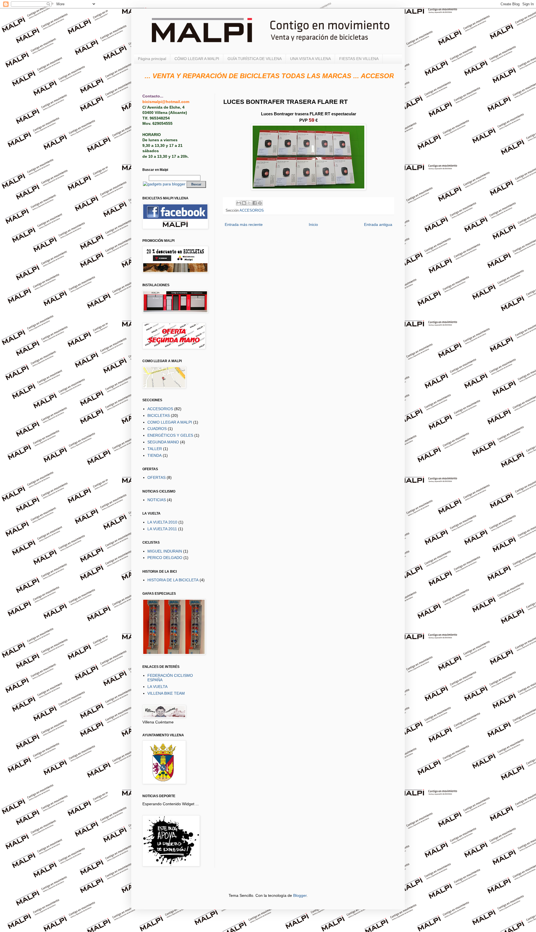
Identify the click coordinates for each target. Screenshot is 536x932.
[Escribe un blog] (244, 203)
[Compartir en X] (249, 203)
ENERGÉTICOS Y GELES (170, 435)
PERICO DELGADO (164, 557)
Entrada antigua (378, 224)
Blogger (300, 895)
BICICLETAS (158, 415)
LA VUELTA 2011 (162, 529)
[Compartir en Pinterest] (260, 203)
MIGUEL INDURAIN (164, 551)
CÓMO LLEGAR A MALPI (196, 58)
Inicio (313, 224)
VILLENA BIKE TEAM (166, 693)
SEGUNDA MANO (163, 442)
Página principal (152, 58)
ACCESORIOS (252, 210)
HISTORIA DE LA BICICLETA (172, 580)
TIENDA (154, 455)
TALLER (154, 448)
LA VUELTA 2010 (162, 522)
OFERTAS (156, 477)
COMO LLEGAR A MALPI (169, 422)
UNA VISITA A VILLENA (310, 58)
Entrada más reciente (244, 224)
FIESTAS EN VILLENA (359, 58)
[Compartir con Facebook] (254, 203)
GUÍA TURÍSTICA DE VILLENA (255, 58)
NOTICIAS (156, 500)
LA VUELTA (157, 686)
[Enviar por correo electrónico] (238, 203)
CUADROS (157, 428)
